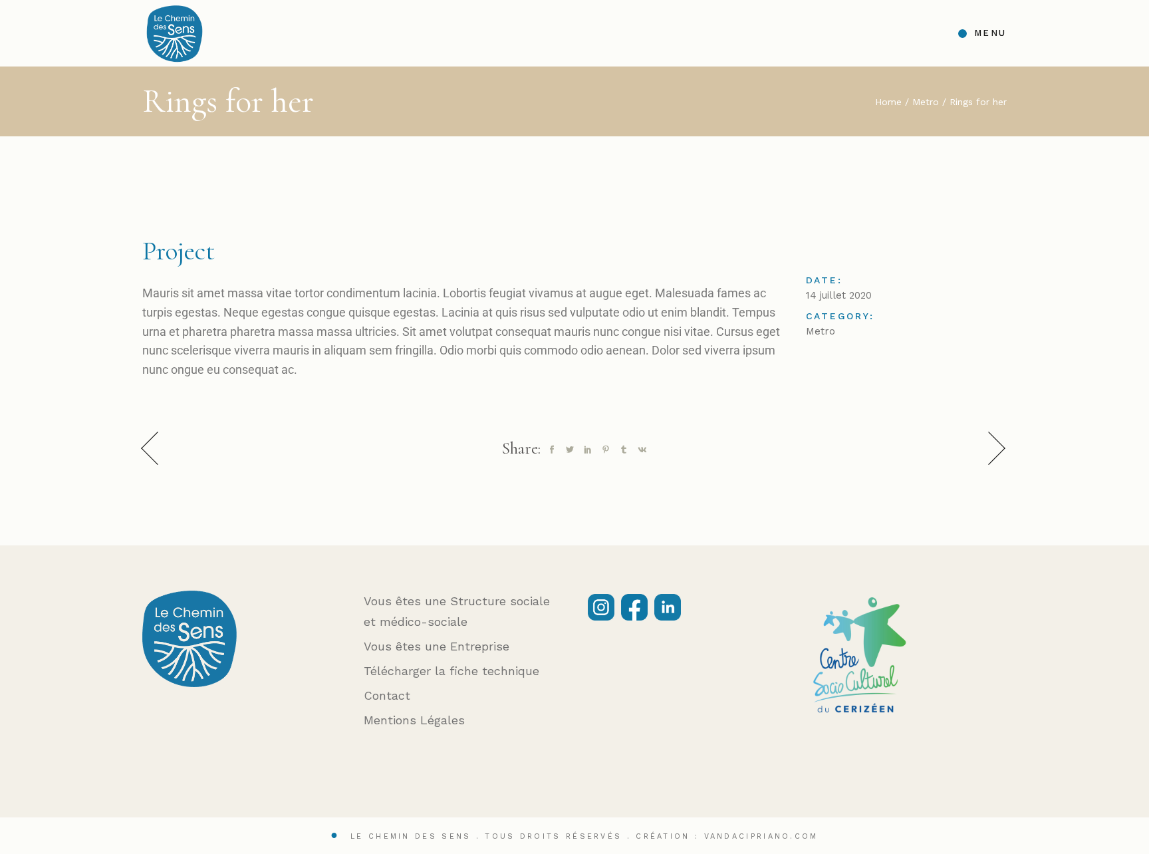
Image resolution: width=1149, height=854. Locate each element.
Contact (387, 695)
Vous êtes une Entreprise (436, 646)
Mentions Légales (414, 720)
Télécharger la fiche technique (451, 671)
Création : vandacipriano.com (727, 836)
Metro (820, 331)
